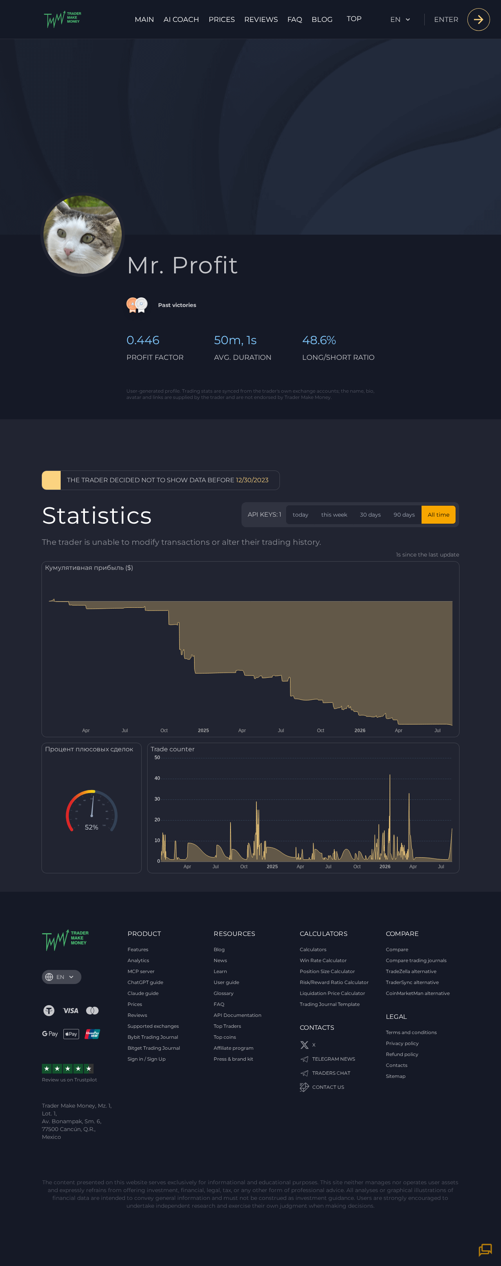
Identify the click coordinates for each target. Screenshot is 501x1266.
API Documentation (237, 1015)
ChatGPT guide (145, 982)
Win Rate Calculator (323, 960)
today (300, 514)
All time (438, 514)
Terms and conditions (411, 1032)
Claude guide (143, 993)
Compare (397, 949)
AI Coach (181, 19)
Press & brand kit (233, 1059)
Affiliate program (234, 1048)
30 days (370, 514)
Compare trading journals (416, 960)
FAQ (294, 19)
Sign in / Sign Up (147, 1059)
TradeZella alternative (411, 971)
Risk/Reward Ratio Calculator (334, 982)
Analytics (138, 960)
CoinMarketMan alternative (418, 993)
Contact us (328, 1087)
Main (144, 19)
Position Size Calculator (327, 971)
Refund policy (402, 1054)
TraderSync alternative (412, 982)
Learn (220, 971)
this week (334, 514)
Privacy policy (402, 1043)
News (220, 960)
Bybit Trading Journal (153, 1037)
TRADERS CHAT (331, 1073)
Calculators (313, 949)
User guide (226, 982)
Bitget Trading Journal (154, 1048)
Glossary (224, 993)
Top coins (225, 1037)
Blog (322, 19)
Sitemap (395, 1076)
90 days (404, 514)
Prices (222, 19)
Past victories (177, 305)
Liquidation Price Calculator (332, 993)
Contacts (396, 1065)
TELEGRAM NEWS (333, 1059)
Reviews (261, 19)
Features (138, 949)
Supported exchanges (153, 1026)
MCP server (141, 971)
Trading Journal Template (330, 1004)
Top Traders (227, 1026)
